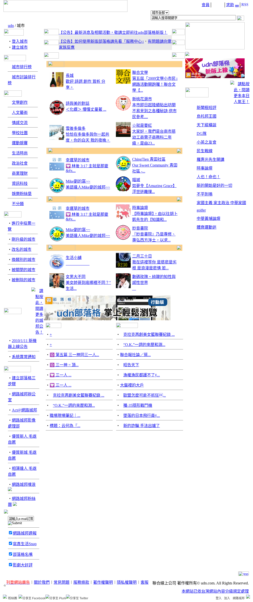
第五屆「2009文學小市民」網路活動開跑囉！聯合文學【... (155, 84)
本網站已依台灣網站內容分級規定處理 (215, 591)
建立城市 (20, 47)
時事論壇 (140, 208)
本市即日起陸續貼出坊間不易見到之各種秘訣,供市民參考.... (154, 111)
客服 (144, 582)
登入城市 (20, 41)
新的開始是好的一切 (214, 185)
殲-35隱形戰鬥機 (137, 405)
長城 (70, 75)
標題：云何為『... (65, 426)
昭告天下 (131, 365)
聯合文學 (140, 72)
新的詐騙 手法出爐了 (141, 426)
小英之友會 (206, 142)
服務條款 (81, 582)
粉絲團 (12, 598)
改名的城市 (21, 249)
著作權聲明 (103, 582)
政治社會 (20, 163)
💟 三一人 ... (60, 375)
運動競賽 (20, 143)
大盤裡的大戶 (132, 385)
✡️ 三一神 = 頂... (64, 365)
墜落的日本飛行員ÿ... (141, 415)
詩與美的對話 (77, 103)
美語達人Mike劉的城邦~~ (88, 187)
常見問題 (61, 582)
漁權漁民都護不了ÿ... (141, 375)
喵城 (136, 180)
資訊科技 (20, 183)
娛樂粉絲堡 (22, 194)
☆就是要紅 (142, 125)
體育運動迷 (206, 227)
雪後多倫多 (75, 128)
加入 (227, 598)
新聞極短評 (206, 108)
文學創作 (20, 102)
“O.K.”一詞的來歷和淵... (74, 405)
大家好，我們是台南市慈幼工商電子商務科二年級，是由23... (154, 137)
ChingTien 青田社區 (149, 159)
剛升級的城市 (23, 239)
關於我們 (42, 582)
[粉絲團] (5, 597)
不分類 (18, 204)
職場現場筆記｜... (65, 415)
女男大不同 (75, 277)
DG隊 (202, 133)
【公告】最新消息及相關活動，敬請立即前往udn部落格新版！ (113, 32)
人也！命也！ (208, 177)
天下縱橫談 (206, 125)
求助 (230, 5)
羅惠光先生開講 (210, 159)
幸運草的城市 (77, 160)
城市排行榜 (22, 67)
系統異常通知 (24, 357)
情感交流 (20, 123)
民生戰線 (204, 151)
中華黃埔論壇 (208, 218)
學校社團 (20, 133)
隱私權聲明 (127, 582)
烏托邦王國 (206, 116)
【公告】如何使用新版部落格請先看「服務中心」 (101, 41)
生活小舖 (74, 258)
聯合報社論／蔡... (135, 355)
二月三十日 (142, 256)
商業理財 (20, 173)
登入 (219, 598)
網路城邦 (239, 598)
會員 (206, 5)
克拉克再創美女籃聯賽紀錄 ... (78, 395)
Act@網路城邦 (24, 410)
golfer (201, 210)
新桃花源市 (142, 99)
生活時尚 (20, 153)
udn (11, 25)
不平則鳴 (204, 194)
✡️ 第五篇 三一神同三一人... (74, 355)
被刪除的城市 (23, 280)
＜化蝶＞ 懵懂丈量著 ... (86, 109)
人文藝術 (20, 112)
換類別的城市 (23, 260)
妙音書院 (140, 228)
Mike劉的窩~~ (78, 181)
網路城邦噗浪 (24, 484)
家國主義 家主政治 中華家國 (221, 203)
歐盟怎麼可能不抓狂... (144, 395)
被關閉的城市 (23, 270)
